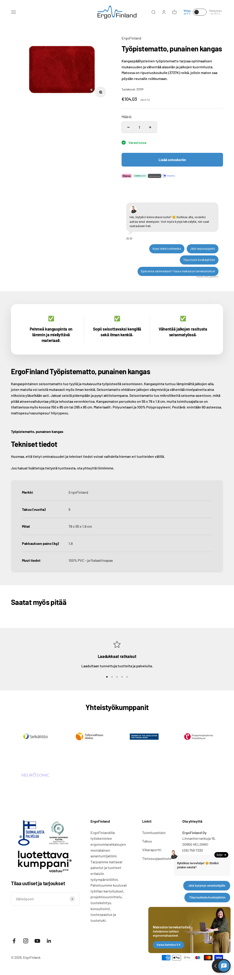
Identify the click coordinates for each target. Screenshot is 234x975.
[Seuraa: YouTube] (37, 941)
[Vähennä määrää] (128, 127)
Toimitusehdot (154, 832)
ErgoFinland (131, 38)
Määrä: (127, 116)
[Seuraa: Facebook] (14, 941)
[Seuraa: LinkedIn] (49, 941)
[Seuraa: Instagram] (26, 941)
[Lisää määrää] (150, 127)
